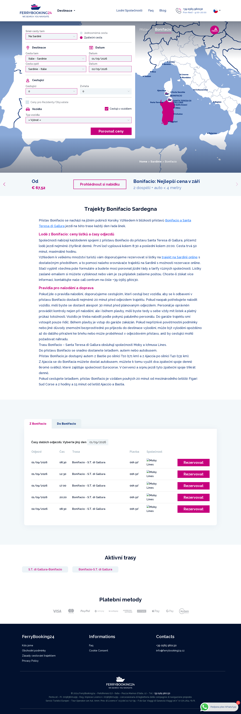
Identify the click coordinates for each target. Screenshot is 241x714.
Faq (150, 10)
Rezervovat (193, 462)
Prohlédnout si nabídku (191, 184)
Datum (93, 53)
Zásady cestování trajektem (39, 655)
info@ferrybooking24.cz (170, 650)
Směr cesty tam (35, 31)
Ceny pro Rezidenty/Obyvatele (49, 102)
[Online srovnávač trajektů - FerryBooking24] (36, 10)
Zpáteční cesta (93, 37)
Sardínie (156, 161)
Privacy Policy (30, 660)
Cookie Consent (98, 650)
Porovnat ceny (111, 131)
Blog (162, 10)
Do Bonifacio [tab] (66, 423)
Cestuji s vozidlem (121, 108)
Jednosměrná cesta (95, 33)
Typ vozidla (33, 114)
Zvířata (84, 86)
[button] (4, 184)
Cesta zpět (32, 63)
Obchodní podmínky (34, 650)
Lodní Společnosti (129, 10)
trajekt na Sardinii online (180, 257)
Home (143, 161)
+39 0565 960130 (193, 9)
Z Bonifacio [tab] (37, 423)
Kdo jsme (27, 645)
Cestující (31, 86)
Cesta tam (32, 53)
